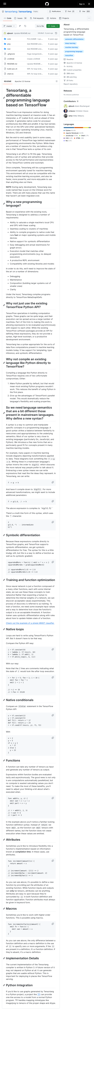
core (9, 39)
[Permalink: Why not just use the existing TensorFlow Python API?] (4, 305)
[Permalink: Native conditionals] (4, 700)
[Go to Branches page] (20, 26)
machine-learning (71, 47)
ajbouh (10, 33)
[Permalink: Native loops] (4, 629)
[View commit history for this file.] (56, 33)
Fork (71, 11)
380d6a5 (41, 33)
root (8, 49)
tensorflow (69, 55)
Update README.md (22, 33)
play (9, 44)
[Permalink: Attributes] (4, 839)
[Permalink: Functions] (4, 760)
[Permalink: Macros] (4, 908)
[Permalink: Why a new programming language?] (4, 203)
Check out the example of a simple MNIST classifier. (30, 623)
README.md (12, 64)
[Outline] (56, 81)
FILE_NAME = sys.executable (38, 39)
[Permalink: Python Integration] (4, 985)
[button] (53, 482)
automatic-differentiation (74, 39)
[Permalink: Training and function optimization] (4, 580)
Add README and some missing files (41, 44)
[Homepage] (47, 4)
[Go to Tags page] (25, 26)
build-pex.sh (12, 69)
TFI (38, 994)
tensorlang (11, 11)
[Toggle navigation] (5, 4)
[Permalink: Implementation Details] (4, 958)
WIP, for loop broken (35, 69)
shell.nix (10, 74)
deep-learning (70, 43)
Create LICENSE (33, 59)
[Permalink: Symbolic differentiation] (4, 535)
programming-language (73, 51)
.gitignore (11, 54)
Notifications (56, 11)
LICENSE (10, 59)
